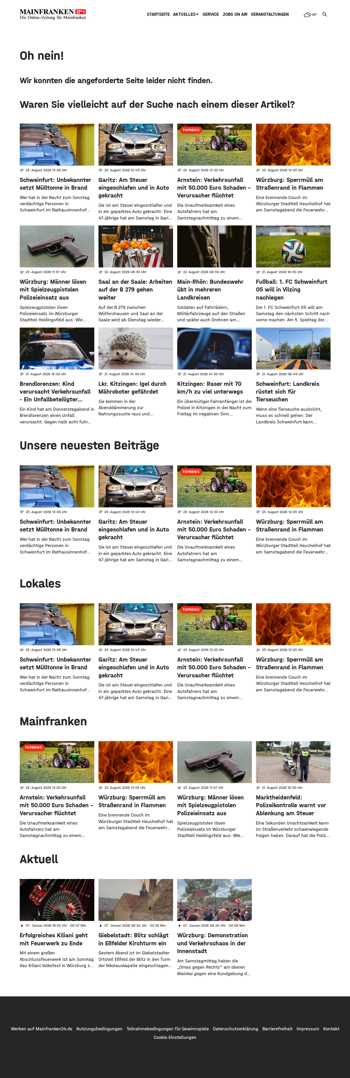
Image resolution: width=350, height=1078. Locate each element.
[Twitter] (175, 1011)
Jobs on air (235, 14)
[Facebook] (159, 1011)
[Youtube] (191, 1011)
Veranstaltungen (270, 14)
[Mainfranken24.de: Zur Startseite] (53, 14)
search (325, 14)
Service (211, 14)
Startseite (158, 14)
